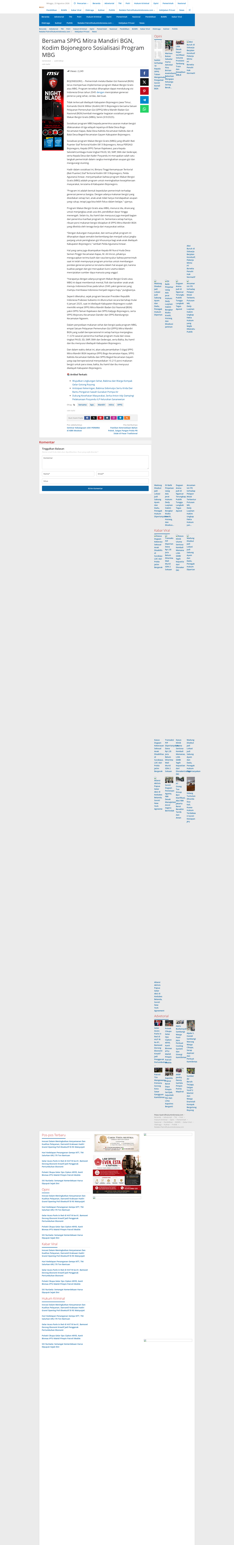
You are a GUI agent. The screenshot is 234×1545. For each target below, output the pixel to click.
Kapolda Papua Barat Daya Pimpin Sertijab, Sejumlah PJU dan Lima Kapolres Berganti (169, 1092)
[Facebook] (87, 418)
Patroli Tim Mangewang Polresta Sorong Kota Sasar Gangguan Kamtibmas (159, 1086)
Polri (181, 1117)
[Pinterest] (100, 418)
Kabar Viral (187, 1122)
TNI (175, 1117)
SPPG (119, 404)
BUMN (178, 1122)
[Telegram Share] (144, 100)
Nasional (157, 1122)
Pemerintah (181, 1119)
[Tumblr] (107, 418)
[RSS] (127, 418)
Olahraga (158, 1124)
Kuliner (167, 1124)
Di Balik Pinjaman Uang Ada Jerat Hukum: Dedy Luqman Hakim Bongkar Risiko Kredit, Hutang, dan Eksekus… (169, 505)
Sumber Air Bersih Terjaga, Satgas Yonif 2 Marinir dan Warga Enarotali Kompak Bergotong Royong (191, 1093)
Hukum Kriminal (160, 1119)
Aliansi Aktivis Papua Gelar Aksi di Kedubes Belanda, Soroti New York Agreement (159, 996)
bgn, (92, 404)
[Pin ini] (144, 91)
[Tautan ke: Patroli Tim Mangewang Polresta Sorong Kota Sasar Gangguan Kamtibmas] (158, 1070)
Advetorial (167, 1117)
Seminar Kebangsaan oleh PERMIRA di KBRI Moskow (83, 428)
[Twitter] (94, 418)
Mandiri (101, 404)
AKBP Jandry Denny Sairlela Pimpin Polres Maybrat (180, 1083)
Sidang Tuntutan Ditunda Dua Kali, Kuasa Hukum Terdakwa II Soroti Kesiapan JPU (191, 807)
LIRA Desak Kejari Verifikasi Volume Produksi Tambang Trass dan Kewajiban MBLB (180, 60)
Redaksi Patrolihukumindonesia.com (169, 1127)
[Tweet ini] (144, 82)
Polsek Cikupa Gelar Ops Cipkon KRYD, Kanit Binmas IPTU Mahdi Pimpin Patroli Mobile (168, 1045)
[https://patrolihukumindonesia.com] (41, 7)
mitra (111, 404)
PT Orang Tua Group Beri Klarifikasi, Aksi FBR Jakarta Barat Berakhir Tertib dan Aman (181, 800)
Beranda (157, 1117)
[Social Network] (189, 10)
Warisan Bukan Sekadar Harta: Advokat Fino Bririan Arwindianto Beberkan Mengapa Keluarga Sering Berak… (170, 70)
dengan (100, 92)
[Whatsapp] (144, 109)
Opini (172, 1119)
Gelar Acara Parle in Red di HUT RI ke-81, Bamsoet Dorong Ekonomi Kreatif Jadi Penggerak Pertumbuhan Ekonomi (65, 1164)
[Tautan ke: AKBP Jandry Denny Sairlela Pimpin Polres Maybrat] (180, 1070)
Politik (174, 1124)
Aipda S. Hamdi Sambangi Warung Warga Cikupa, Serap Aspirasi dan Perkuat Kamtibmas (192, 1047)
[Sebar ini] (144, 73)
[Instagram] (114, 418)
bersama (83, 404)
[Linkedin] (120, 418)
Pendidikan (168, 1122)
